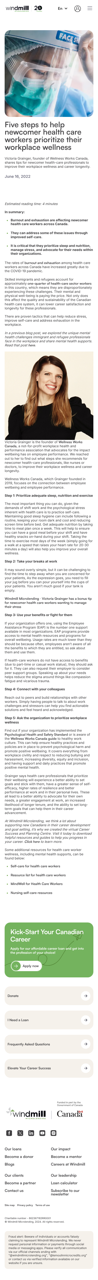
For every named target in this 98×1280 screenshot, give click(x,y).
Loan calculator (64, 1183)
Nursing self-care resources (31, 893)
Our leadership (63, 1176)
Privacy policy (25, 1205)
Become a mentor (66, 1157)
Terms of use (42, 1205)
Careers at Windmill (68, 1164)
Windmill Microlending (22, 598)
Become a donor (19, 1157)
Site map (9, 1205)
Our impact (61, 1149)
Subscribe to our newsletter (65, 1193)
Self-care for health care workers (35, 866)
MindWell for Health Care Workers (37, 884)
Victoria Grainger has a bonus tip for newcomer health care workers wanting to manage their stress (48, 602)
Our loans (13, 1149)
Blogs (9, 1164)
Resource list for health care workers (38, 875)
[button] (63, 8)
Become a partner (20, 1183)
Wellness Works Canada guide (34, 739)
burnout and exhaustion (42, 263)
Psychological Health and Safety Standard (36, 734)
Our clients (14, 1176)
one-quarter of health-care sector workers (59, 283)
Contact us (14, 1191)
